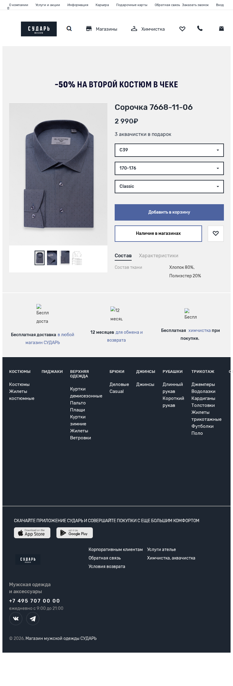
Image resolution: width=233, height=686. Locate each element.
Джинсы (145, 371)
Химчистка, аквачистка (171, 558)
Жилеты (79, 431)
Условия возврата (107, 566)
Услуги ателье (161, 549)
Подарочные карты (131, 5)
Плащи (77, 410)
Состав (123, 256)
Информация (77, 5)
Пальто (78, 403)
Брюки (117, 371)
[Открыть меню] (9, 27)
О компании (18, 5)
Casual (117, 391)
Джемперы (203, 384)
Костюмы (20, 371)
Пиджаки (52, 371)
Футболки (202, 426)
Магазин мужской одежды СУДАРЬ (60, 638)
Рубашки (173, 371)
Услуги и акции (47, 5)
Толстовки (203, 405)
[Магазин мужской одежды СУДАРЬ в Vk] (15, 618)
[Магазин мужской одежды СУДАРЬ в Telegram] (32, 618)
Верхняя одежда (79, 373)
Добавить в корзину (169, 212)
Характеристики (158, 256)
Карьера (102, 5)
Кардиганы (203, 398)
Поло (197, 433)
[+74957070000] (200, 29)
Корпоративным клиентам (116, 549)
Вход (220, 5)
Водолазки (203, 391)
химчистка (199, 330)
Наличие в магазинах (158, 233)
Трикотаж (202, 371)
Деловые (119, 384)
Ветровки (80, 438)
